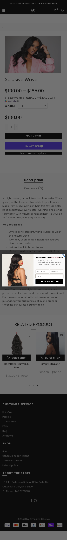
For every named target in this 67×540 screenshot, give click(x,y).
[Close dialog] (63, 255)
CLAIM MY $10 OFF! (49, 281)
